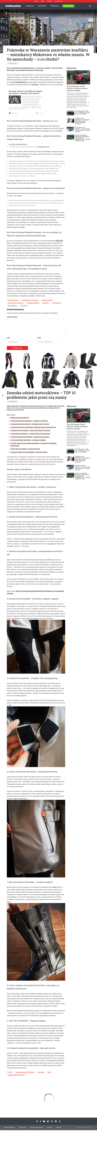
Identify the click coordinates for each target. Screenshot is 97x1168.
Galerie (36, 1)
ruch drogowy (56, 303)
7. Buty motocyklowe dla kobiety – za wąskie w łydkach (28, 440)
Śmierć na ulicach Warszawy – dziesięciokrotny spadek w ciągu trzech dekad (35, 1160)
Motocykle (42, 6)
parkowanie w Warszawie (15, 303)
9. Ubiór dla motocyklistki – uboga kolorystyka (25, 449)
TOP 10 (10, 1072)
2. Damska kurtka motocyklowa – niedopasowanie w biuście (29, 424)
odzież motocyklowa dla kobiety (25, 1072)
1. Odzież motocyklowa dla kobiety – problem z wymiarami (29, 421)
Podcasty (49, 1)
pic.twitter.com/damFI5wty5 (18, 144)
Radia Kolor (59, 241)
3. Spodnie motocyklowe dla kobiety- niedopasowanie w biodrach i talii (33, 427)
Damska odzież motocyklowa (19, 418)
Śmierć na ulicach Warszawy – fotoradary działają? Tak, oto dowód (31, 1156)
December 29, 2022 (43, 147)
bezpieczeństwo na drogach (30, 300)
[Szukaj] (90, 6)
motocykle (41, 1072)
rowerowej (34, 84)
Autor (8, 337)
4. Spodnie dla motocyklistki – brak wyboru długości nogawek (30, 430)
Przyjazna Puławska (33, 303)
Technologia (54, 6)
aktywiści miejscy (13, 300)
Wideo (42, 1)
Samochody (30, 6)
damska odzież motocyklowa (16, 1075)
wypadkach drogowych (56, 1164)
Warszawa (24, 306)
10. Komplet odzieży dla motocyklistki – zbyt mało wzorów (28, 452)
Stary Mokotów (12, 306)
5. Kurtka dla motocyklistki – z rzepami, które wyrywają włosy (30, 434)
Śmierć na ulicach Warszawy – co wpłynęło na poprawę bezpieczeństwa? (33, 1150)
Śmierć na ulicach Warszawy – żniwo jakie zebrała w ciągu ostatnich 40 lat (34, 1141)
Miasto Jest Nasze (47, 300)
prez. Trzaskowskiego (19, 82)
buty (54, 887)
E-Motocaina (68, 6)
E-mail (39, 337)
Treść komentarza (12, 317)
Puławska (45, 303)
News (49, 1072)
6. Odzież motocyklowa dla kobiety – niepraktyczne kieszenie (29, 437)
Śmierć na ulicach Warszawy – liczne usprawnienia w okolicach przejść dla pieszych (37, 1153)
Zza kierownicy (59, 1)
